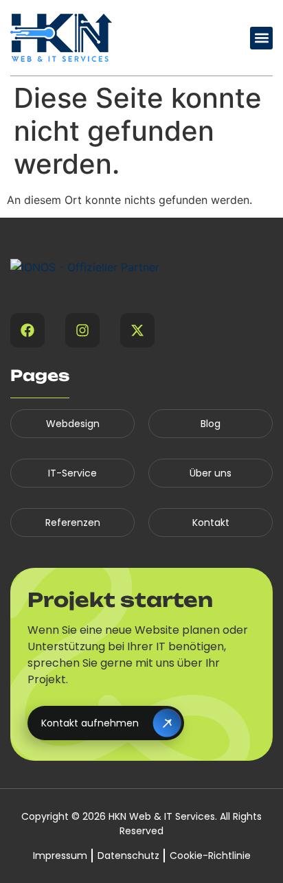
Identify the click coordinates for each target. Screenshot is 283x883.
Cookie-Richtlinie (210, 855)
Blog (210, 424)
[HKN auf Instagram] (82, 330)
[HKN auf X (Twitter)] (137, 330)
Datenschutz (128, 855)
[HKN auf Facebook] (27, 330)
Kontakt (210, 522)
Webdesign (73, 424)
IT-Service (72, 473)
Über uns (210, 473)
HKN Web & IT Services (162, 816)
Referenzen (72, 522)
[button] (261, 38)
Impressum (60, 855)
